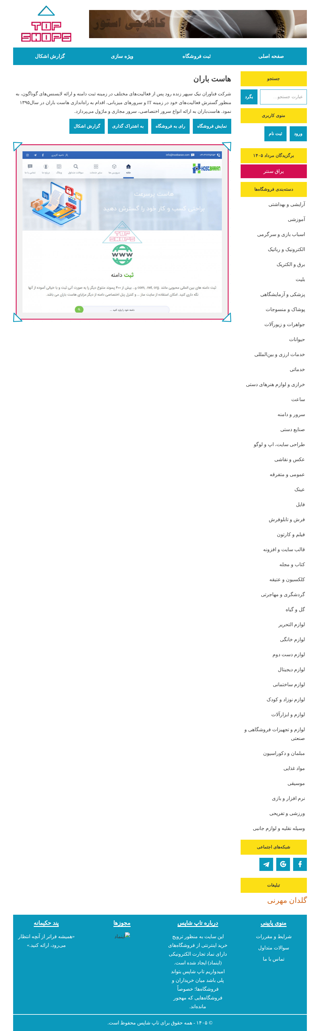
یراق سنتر (273, 171)
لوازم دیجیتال (291, 669)
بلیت (300, 279)
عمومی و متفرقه (287, 474)
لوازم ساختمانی (289, 684)
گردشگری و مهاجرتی (283, 594)
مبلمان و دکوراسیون (284, 753)
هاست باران (212, 79)
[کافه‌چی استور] (198, 24)
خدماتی (297, 369)
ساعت (298, 399)
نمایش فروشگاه (212, 126)
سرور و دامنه (291, 414)
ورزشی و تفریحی (287, 813)
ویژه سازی (122, 56)
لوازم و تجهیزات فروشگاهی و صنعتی (274, 734)
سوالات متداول (273, 947)
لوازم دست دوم (288, 654)
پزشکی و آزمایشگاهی (282, 294)
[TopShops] (46, 25)
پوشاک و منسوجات (285, 309)
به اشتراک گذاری (128, 126)
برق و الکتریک (291, 264)
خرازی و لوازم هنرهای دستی (275, 384)
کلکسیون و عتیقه (287, 579)
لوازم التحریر (291, 624)
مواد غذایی (294, 768)
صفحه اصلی (271, 56)
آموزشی (296, 219)
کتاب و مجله (292, 564)
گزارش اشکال (50, 56)
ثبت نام (275, 133)
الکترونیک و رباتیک (286, 249)
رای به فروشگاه (170, 126)
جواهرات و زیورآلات (284, 324)
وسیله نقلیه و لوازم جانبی (279, 828)
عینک (299, 489)
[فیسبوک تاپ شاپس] (300, 864)
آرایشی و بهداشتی (286, 204)
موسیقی (296, 783)
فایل (300, 504)
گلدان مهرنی (287, 900)
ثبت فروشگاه (196, 56)
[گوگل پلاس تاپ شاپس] (283, 864)
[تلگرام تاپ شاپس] (266, 864)
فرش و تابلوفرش (287, 519)
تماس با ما (273, 959)
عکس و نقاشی (289, 459)
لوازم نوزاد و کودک (286, 699)
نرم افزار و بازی (288, 798)
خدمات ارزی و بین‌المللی (279, 354)
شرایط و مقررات (274, 936)
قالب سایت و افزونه (284, 549)
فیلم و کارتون (291, 534)
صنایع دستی (292, 429)
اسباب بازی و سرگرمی (281, 234)
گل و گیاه (295, 609)
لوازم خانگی (292, 639)
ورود (298, 133)
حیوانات (297, 339)
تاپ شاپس (148, 1022)
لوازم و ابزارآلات (288, 714)
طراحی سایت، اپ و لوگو (279, 444)
